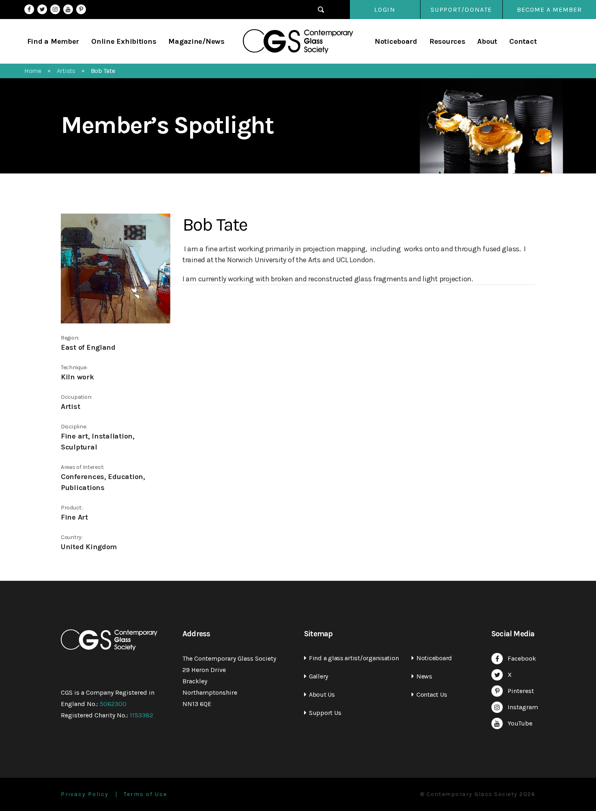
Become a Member (549, 9)
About (487, 41)
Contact (522, 41)
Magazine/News (196, 41)
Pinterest (81, 9)
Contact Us (431, 694)
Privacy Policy (85, 794)
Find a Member (53, 41)
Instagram (55, 9)
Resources (447, 41)
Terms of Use (145, 794)
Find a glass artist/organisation (354, 658)
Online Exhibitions (123, 41)
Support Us (325, 713)
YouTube (68, 9)
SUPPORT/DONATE (461, 9)
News (424, 676)
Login (385, 9)
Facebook (29, 9)
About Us (322, 694)
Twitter (42, 9)
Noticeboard (396, 41)
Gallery (318, 676)
